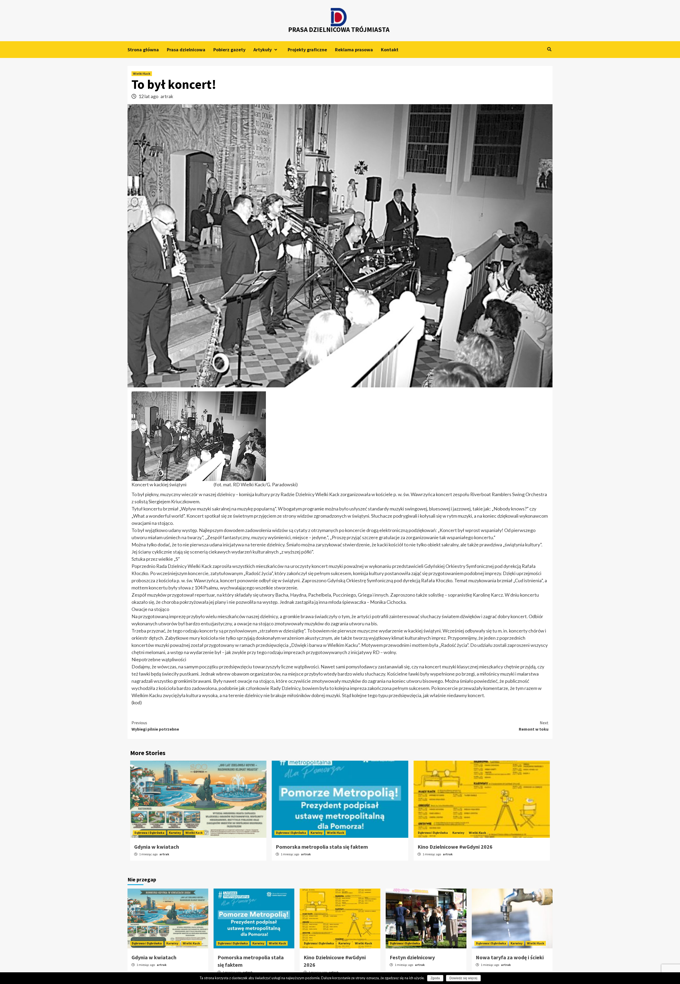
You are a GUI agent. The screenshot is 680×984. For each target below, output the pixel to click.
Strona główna (143, 50)
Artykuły (262, 50)
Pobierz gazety (229, 50)
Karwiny (175, 833)
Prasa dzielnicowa (186, 50)
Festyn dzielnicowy (412, 957)
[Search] (549, 49)
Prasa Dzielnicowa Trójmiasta (338, 29)
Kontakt (389, 50)
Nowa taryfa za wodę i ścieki (510, 957)
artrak (166, 96)
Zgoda (435, 978)
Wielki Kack (141, 74)
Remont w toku (534, 726)
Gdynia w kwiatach (156, 846)
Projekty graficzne (307, 50)
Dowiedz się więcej (463, 978)
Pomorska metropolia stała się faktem (322, 846)
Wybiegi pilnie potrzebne (155, 726)
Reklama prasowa (354, 50)
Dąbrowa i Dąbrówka (149, 833)
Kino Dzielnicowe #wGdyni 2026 (455, 846)
